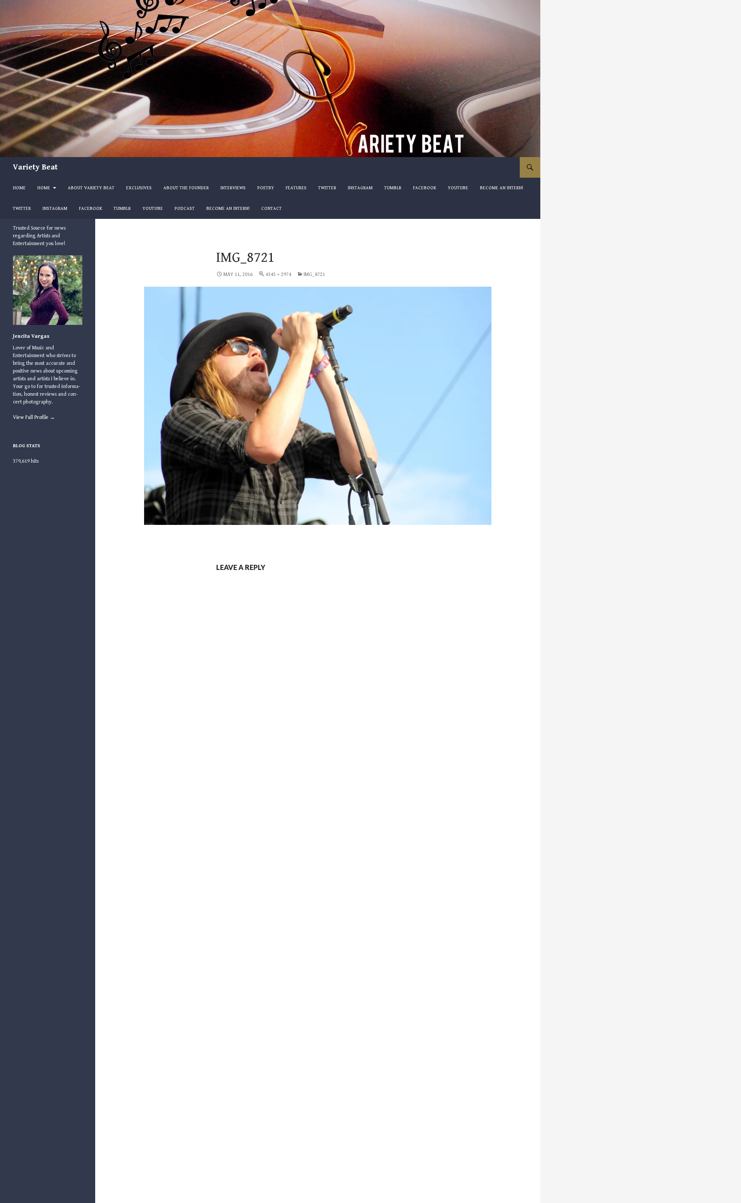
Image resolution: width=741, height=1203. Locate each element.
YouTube (458, 188)
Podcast (185, 208)
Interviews (233, 188)
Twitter (327, 188)
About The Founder (186, 188)
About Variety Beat (91, 188)
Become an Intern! (501, 188)
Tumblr (392, 188)
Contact (271, 208)
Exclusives (139, 188)
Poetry (265, 188)
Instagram (360, 188)
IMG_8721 (314, 274)
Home (19, 188)
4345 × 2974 (278, 274)
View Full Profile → (34, 417)
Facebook (424, 188)
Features (296, 188)
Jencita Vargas (31, 336)
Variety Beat (35, 167)
